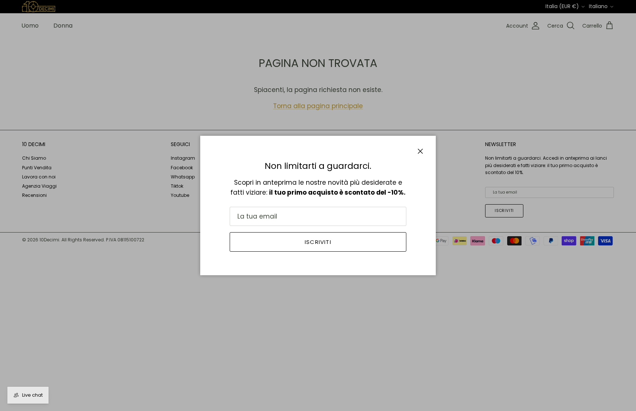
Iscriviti (318, 242)
